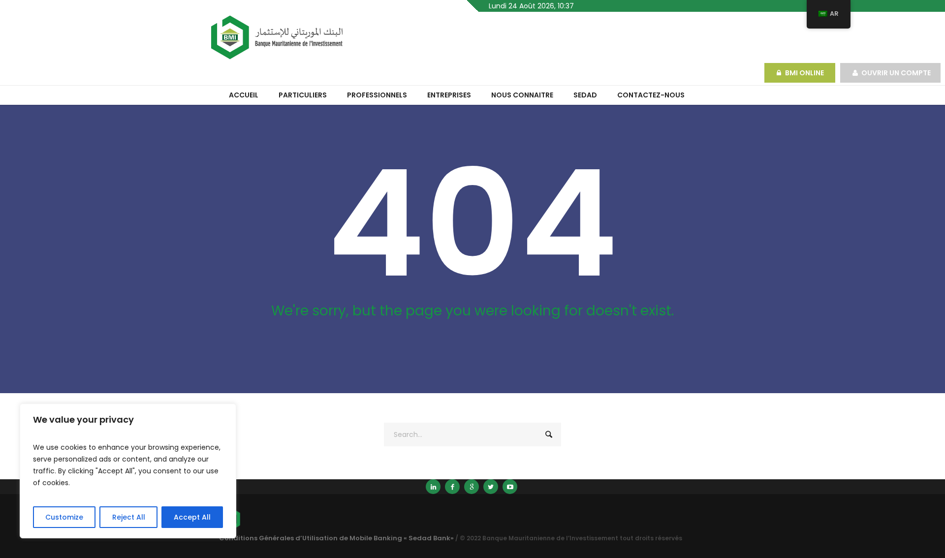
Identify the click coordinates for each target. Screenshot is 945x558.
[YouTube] (510, 486)
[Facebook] (452, 486)
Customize (64, 517)
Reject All (128, 517)
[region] (128, 470)
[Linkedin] (433, 486)
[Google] (471, 486)
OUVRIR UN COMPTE (896, 73)
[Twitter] (490, 486)
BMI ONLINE (805, 73)
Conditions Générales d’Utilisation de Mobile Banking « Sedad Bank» (336, 538)
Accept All (192, 517)
